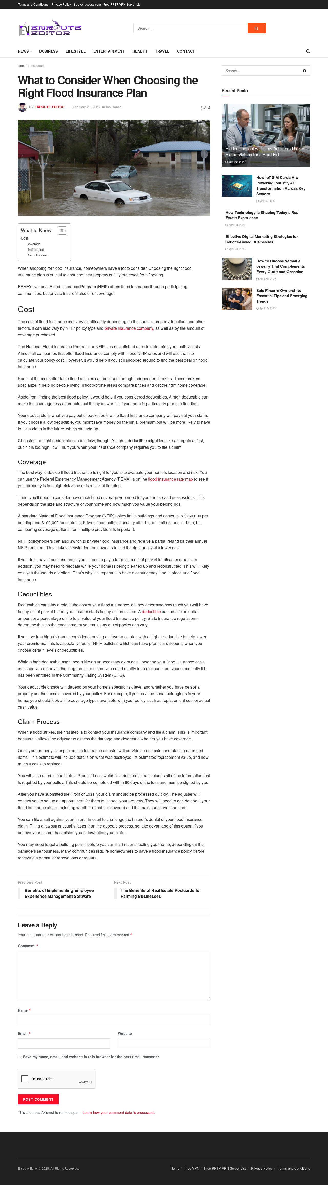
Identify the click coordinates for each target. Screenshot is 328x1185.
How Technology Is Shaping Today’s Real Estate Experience (262, 215)
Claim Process (37, 255)
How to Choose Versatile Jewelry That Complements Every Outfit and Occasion (280, 266)
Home (22, 65)
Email (24, 1033)
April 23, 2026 (236, 225)
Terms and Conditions (33, 4)
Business (48, 51)
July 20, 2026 (236, 162)
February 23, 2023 (86, 106)
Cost (24, 238)
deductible (151, 611)
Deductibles (35, 249)
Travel (162, 51)
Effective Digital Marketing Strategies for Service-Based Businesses (261, 239)
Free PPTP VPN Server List (225, 1168)
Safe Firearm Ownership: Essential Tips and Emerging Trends (282, 295)
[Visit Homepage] (50, 28)
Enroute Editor (49, 106)
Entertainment (109, 51)
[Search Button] (257, 28)
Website (125, 1033)
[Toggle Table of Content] (60, 230)
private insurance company (129, 328)
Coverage (33, 243)
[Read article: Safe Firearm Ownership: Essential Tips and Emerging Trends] (237, 299)
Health (139, 51)
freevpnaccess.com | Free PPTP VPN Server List (107, 4)
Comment (28, 945)
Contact (186, 51)
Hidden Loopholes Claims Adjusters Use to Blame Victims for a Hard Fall (264, 151)
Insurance (37, 65)
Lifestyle (76, 51)
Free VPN (191, 1168)
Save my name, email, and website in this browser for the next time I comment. (91, 1056)
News (23, 51)
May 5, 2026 (267, 200)
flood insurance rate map (170, 479)
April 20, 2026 (267, 278)
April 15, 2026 (267, 308)
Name (24, 1010)
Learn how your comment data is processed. (119, 1112)
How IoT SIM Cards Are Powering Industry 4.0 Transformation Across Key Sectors (280, 185)
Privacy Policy (61, 4)
